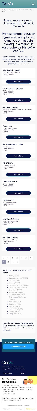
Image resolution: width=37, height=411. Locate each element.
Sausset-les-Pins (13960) (18, 278)
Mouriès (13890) (15, 280)
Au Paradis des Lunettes (13, 144)
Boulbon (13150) (15, 304)
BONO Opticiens (9, 200)
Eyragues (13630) (15, 314)
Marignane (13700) (16, 309)
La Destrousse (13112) (17, 295)
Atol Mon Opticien (10, 107)
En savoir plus (24, 64)
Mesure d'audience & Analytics (12, 400)
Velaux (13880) (14, 306)
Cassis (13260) (14, 283)
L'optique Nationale (11, 219)
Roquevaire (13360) (16, 292)
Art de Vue (7, 126)
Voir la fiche (18, 81)
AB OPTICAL (8, 163)
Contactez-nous (18, 347)
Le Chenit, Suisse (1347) (18, 287)
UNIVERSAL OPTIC (10, 182)
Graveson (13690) (15, 290)
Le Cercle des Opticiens (13, 89)
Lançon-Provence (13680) (18, 285)
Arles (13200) (14, 276)
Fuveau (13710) (14, 311)
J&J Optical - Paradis (11, 70)
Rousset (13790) (15, 302)
